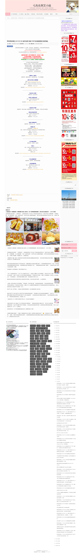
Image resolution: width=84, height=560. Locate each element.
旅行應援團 (32, 361)
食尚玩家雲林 (38, 364)
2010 (57, 543)
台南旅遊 (38, 341)
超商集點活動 (33, 366)
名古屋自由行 (33, 346)
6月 (57, 370)
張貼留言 (8, 207)
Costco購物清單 (38, 369)
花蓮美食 (48, 346)
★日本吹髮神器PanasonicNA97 (11, 348)
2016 (57, 348)
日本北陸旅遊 (33, 371)
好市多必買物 (48, 348)
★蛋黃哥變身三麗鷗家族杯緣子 (11, 340)
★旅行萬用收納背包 (9, 329)
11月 (58, 359)
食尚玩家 (43, 325)
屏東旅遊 (49, 358)
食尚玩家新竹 (33, 353)
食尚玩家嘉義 (33, 351)
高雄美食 (32, 338)
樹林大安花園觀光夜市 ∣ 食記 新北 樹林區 (64, 467)
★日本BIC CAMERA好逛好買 (11, 344)
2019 (57, 341)
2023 (57, 332)
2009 (57, 545)
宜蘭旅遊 (46, 338)
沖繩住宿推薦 (65, 206)
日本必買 (46, 335)
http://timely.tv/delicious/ (42, 52)
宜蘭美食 (43, 333)
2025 (57, 328)
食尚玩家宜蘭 (42, 348)
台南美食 (37, 335)
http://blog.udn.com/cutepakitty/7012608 (35, 169)
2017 (57, 345)
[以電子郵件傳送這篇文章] (7, 198)
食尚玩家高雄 (33, 341)
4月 (57, 374)
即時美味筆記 (33, 325)
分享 (11, 46)
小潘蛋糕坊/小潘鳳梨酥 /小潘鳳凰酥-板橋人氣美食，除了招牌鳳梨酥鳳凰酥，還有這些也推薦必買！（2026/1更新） (31, 211)
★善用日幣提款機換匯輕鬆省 (11, 325)
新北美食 (48, 325)
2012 (57, 538)
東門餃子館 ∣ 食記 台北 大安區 (62, 490)
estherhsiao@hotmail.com (67, 22)
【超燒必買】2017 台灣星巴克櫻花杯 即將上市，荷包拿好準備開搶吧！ (21, 299)
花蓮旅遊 (37, 348)
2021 (57, 336)
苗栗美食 (32, 356)
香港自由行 (49, 361)
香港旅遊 (45, 358)
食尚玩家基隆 (44, 356)
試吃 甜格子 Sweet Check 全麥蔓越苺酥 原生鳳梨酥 (66, 520)
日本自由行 (32, 328)
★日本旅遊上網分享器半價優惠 (11, 338)
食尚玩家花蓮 (39, 358)
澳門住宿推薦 (65, 207)
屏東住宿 (45, 371)
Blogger (39, 551)
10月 (58, 361)
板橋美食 (32, 335)
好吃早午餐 (48, 366)
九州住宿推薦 (65, 204)
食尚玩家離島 (33, 374)
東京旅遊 (37, 361)
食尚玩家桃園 (39, 351)
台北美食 (38, 325)
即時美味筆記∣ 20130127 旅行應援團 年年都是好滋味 (66, 409)
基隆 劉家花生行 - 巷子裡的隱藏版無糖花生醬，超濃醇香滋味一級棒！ (20, 309)
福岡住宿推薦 (72, 204)
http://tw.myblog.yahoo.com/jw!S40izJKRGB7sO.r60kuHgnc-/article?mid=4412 (35, 153)
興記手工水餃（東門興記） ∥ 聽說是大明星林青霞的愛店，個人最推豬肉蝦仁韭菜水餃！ (24, 289)
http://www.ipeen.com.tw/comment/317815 (35, 101)
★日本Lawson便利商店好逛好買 (11, 342)
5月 (57, 372)
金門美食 (32, 369)
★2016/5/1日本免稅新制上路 (11, 327)
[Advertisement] (33, 30)
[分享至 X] (10, 198)
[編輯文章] (8, 196)
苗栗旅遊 (48, 353)
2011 (57, 541)
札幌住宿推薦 (72, 206)
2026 (57, 325)
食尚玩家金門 (39, 371)
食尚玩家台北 (33, 333)
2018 (57, 343)
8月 (57, 365)
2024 (57, 330)
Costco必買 (32, 364)
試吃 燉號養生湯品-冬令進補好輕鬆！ (63, 507)
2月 (57, 379)
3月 (57, 376)
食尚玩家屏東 (43, 361)
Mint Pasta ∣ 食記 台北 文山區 (62, 432)
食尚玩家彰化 (33, 358)
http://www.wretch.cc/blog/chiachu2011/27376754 (35, 87)
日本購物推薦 (45, 364)
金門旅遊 (38, 366)
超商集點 (32, 348)
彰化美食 (38, 346)
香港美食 (43, 366)
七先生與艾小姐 (45, 550)
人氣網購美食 (37, 356)
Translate (70, 257)
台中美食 (38, 333)
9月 (57, 363)
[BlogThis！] (8, 198)
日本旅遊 (48, 333)
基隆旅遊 (43, 353)
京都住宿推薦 (65, 203)
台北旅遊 (42, 330)
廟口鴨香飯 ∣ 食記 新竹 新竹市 (62, 423)
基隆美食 (41, 338)
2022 (57, 334)
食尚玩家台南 (44, 341)
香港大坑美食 (39, 374)
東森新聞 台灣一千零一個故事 (41, 328)
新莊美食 (37, 330)
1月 (57, 381)
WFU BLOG (48, 551)
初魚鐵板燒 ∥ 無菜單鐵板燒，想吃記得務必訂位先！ (17, 269)
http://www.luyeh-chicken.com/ (34, 81)
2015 (57, 350)
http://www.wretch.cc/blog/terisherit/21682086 (35, 135)
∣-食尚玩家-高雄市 (38, 43)
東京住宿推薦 (65, 201)
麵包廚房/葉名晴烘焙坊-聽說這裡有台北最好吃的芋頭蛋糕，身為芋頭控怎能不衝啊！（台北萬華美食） (27, 279)
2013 (57, 354)
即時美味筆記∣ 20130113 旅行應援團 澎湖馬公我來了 (66, 488)
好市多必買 (45, 351)
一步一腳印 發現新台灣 (34, 343)
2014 (57, 352)
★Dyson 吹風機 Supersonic (11, 347)
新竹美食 (37, 338)
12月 (58, 356)
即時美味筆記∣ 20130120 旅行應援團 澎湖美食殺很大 (66, 453)
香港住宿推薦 (72, 207)
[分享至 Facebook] (11, 198)
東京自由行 (32, 330)
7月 (57, 368)
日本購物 (38, 353)
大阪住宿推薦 (72, 201)
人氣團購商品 (45, 369)
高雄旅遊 (49, 341)
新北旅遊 (41, 335)
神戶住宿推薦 (72, 203)
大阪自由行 (47, 330)
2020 (57, 339)
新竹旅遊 (43, 346)
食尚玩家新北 (43, 343)
